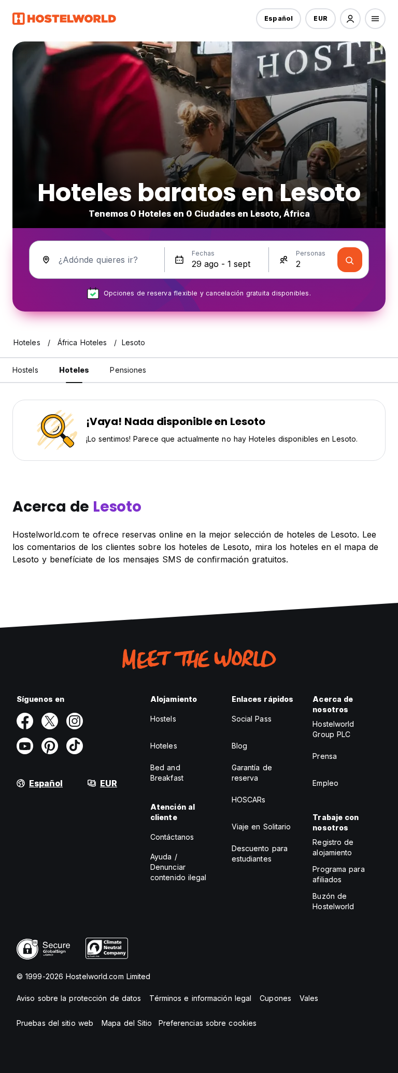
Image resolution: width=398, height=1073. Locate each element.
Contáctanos (172, 836)
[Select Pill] (350, 18)
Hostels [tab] (25, 369)
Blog (239, 745)
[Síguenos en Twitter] (49, 721)
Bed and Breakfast (166, 772)
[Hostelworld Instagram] (74, 721)
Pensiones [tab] (128, 369)
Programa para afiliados (338, 874)
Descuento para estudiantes (260, 853)
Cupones (275, 998)
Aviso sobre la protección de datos (79, 998)
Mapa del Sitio (127, 1023)
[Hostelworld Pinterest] (49, 746)
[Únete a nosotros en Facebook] (25, 721)
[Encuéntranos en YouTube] (25, 746)
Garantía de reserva (252, 772)
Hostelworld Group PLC (333, 729)
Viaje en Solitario (261, 826)
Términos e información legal (200, 998)
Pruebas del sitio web (55, 1023)
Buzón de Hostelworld (333, 901)
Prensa (324, 756)
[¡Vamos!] (349, 259)
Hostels (163, 718)
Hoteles (163, 745)
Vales (309, 998)
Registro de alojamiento (332, 847)
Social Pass (252, 718)
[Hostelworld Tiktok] (74, 746)
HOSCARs (249, 799)
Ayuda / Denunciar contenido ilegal (178, 867)
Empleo (325, 783)
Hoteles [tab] (74, 369)
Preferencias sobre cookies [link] (208, 1023)
